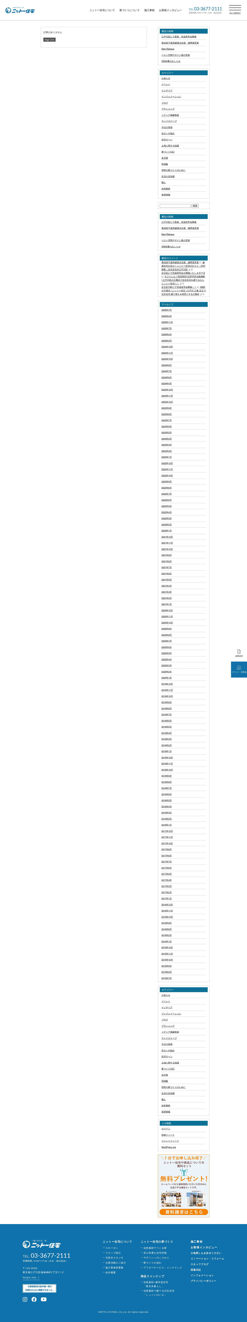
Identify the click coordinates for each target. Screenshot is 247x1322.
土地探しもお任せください (206, 1252)
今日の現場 (166, 127)
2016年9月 (166, 922)
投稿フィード (168, 1134)
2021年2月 (166, 598)
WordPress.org (168, 1147)
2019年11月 (167, 689)
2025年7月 (166, 328)
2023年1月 (166, 457)
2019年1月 (166, 751)
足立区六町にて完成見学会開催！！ (178, 287)
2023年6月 (166, 426)
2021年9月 (166, 555)
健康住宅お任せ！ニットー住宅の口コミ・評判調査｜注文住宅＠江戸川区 (183, 266)
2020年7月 (166, 640)
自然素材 (165, 188)
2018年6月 (166, 794)
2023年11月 (167, 395)
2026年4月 (166, 316)
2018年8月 (166, 782)
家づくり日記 (168, 151)
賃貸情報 (165, 194)
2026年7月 (166, 309)
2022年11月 (167, 469)
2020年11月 (167, 616)
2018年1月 (166, 824)
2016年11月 (167, 910)
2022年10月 (167, 475)
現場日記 (196, 1269)
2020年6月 (166, 647)
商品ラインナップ (152, 1276)
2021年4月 (166, 585)
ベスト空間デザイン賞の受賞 (175, 55)
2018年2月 (166, 818)
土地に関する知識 (170, 145)
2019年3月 (166, 739)
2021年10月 (167, 549)
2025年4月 (166, 334)
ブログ (164, 102)
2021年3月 (166, 591)
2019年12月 (167, 683)
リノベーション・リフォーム (207, 1258)
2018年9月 (166, 775)
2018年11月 (167, 763)
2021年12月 (167, 536)
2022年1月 (166, 530)
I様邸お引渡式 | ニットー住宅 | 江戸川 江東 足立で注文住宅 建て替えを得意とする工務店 (183, 290)
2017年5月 (166, 873)
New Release (167, 48)
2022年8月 (166, 487)
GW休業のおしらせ (170, 61)
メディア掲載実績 (170, 115)
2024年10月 (167, 358)
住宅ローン (166, 139)
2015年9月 (166, 965)
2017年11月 (167, 837)
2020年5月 (166, 653)
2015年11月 (167, 953)
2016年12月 (167, 904)
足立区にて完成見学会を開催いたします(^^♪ (183, 272)
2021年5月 (166, 579)
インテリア (166, 90)
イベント (165, 84)
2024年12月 (167, 346)
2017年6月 (166, 867)
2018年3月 (166, 812)
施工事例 (149, 10)
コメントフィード (170, 1140)
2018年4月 (166, 806)
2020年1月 (166, 677)
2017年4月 (166, 880)
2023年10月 (167, 401)
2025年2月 (166, 340)
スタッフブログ (200, 1264)
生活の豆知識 (168, 176)
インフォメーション (171, 96)
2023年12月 (167, 389)
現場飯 (164, 164)
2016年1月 (166, 941)
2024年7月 (166, 371)
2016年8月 (166, 929)
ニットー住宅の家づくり (157, 1241)
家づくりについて (129, 10)
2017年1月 (166, 898)
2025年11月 (167, 322)
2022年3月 (166, 518)
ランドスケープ (169, 121)
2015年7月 (166, 978)
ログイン (165, 1128)
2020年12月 (167, 610)
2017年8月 (166, 855)
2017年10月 (167, 843)
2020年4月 (166, 659)
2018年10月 (167, 769)
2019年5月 (166, 726)
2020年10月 (167, 622)
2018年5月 (166, 800)
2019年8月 (166, 708)
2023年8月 (166, 414)
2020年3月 (166, 665)
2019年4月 (166, 732)
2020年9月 (166, 628)
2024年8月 (166, 365)
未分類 (164, 157)
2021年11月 (167, 542)
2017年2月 (166, 892)
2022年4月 (166, 512)
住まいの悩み (168, 133)
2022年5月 (166, 506)
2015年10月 (167, 959)
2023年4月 (166, 438)
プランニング (168, 108)
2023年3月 (166, 444)
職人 (163, 182)
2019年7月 (166, 714)
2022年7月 (166, 493)
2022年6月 (166, 500)
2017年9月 (166, 849)
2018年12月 (167, 757)
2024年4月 (166, 383)
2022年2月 (166, 524)
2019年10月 (167, 696)
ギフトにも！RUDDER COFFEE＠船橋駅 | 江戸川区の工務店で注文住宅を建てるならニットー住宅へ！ (183, 280)
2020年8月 (166, 634)
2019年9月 (166, 702)
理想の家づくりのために (173, 170)
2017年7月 (166, 861)
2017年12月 (167, 831)
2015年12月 (167, 947)
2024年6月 (166, 377)
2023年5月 (166, 432)
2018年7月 (166, 788)
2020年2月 (166, 671)
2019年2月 (166, 745)
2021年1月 (166, 604)
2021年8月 (166, 561)
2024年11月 (167, 352)
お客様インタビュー (170, 10)
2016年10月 (167, 916)
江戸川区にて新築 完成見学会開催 (178, 36)
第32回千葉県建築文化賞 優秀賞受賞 (180, 42)
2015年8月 (166, 971)
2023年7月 (166, 420)
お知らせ (165, 78)
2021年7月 (166, 567)
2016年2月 (166, 935)
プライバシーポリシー (204, 1280)
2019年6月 (166, 720)
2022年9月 (166, 481)
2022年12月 (167, 463)
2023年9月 (166, 407)
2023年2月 (166, 450)
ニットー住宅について (102, 10)
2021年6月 (166, 573)
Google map (29, 1277)
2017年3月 (166, 886)
